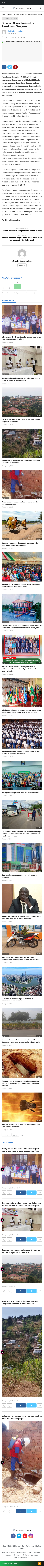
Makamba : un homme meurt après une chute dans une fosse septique (20, 503)
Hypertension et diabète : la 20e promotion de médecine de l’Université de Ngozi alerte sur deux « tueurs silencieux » (21, 668)
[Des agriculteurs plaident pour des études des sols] (22, 775)
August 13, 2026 (8, 589)
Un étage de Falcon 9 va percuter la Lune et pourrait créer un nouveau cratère (21, 1125)
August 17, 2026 (8, 548)
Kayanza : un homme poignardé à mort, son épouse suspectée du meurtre (21, 420)
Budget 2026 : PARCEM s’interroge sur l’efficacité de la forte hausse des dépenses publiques (21, 917)
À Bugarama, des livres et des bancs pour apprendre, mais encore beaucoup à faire (21, 338)
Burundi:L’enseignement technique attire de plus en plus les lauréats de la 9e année (21, 752)
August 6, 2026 (7, 880)
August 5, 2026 (7, 1045)
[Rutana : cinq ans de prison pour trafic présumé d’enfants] (22, 857)
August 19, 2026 (8, 424)
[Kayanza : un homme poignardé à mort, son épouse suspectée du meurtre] (22, 402)
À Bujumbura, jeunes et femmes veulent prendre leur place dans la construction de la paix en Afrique (21, 711)
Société (14, 18)
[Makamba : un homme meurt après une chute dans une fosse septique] (22, 484)
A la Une (6, 18)
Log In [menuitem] (3, 2)
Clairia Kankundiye (15, 31)
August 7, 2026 (7, 795)
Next (15, 1135)
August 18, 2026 (8, 466)
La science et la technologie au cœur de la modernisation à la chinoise (17, 999)
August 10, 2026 (8, 715)
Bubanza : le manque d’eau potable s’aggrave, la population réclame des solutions (20, 544)
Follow (22, 265)
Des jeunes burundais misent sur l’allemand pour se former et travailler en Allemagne (21, 379)
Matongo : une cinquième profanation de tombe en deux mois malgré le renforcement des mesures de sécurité (20, 1083)
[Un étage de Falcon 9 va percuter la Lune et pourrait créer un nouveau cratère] (22, 1107)
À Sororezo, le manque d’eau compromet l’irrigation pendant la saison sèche (21, 461)
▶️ (39, 1563)
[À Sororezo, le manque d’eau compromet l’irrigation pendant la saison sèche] (22, 443)
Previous (7, 1135)
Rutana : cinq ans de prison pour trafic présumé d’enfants (19, 876)
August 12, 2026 (8, 630)
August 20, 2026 (8, 383)
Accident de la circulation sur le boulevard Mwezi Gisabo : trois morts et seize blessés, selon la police (21, 1041)
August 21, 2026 (8, 342)
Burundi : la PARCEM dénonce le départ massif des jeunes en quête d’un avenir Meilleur (21, 585)
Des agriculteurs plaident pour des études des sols (20, 792)
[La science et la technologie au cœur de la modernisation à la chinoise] (22, 981)
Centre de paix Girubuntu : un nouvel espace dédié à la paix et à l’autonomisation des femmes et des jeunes (22, 626)
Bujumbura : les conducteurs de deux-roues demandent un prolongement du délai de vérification (21, 958)
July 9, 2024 (12, 34)
